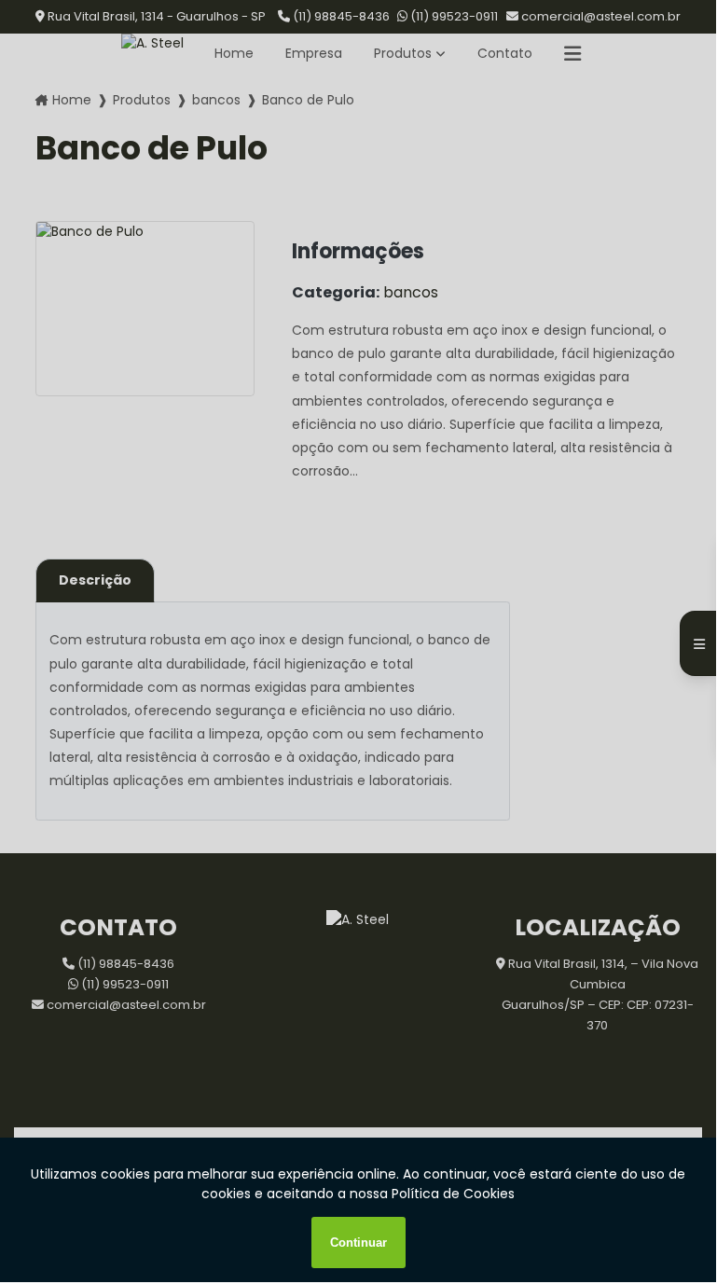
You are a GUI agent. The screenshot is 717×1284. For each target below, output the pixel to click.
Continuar (358, 1242)
